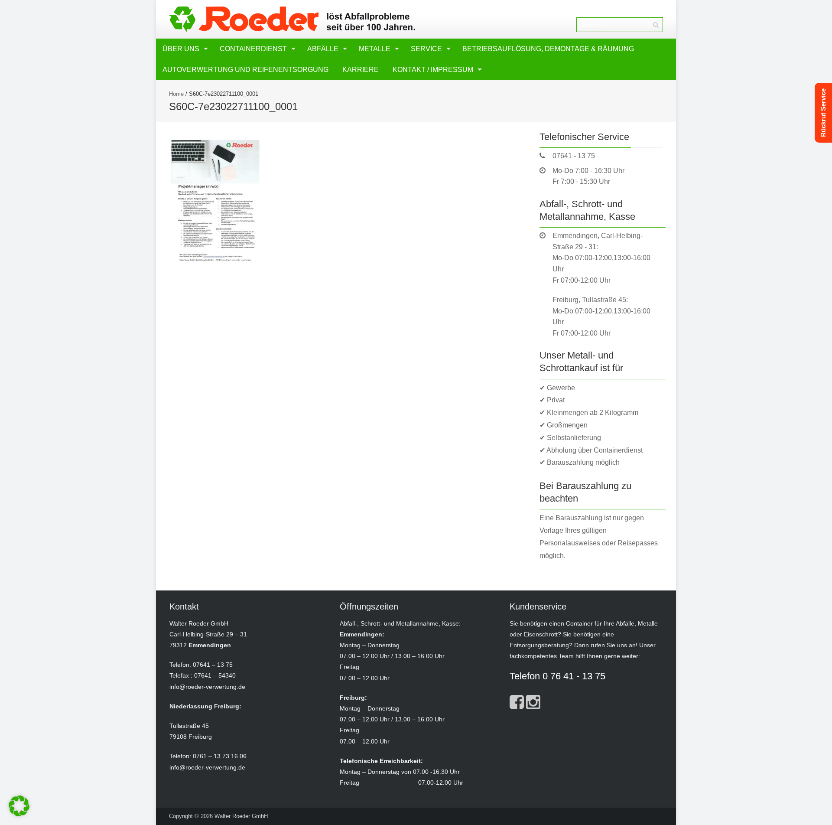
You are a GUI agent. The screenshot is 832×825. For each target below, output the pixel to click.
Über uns (180, 48)
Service (426, 48)
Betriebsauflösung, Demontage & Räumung (548, 48)
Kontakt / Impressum (433, 69)
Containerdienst (253, 48)
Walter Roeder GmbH (241, 816)
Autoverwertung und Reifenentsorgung (245, 69)
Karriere (360, 69)
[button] (19, 806)
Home (176, 94)
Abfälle (322, 48)
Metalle (374, 48)
